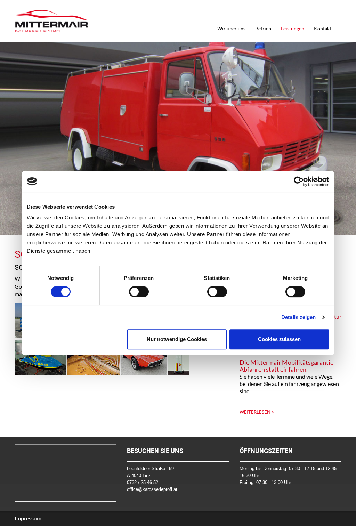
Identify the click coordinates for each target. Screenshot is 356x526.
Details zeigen (298, 317)
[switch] (139, 291)
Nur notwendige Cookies (177, 339)
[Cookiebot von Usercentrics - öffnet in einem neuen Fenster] (298, 181)
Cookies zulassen (279, 339)
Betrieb (263, 28)
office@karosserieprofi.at (152, 489)
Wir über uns (231, 28)
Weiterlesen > (257, 412)
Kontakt (322, 28)
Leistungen (292, 28)
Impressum (28, 518)
